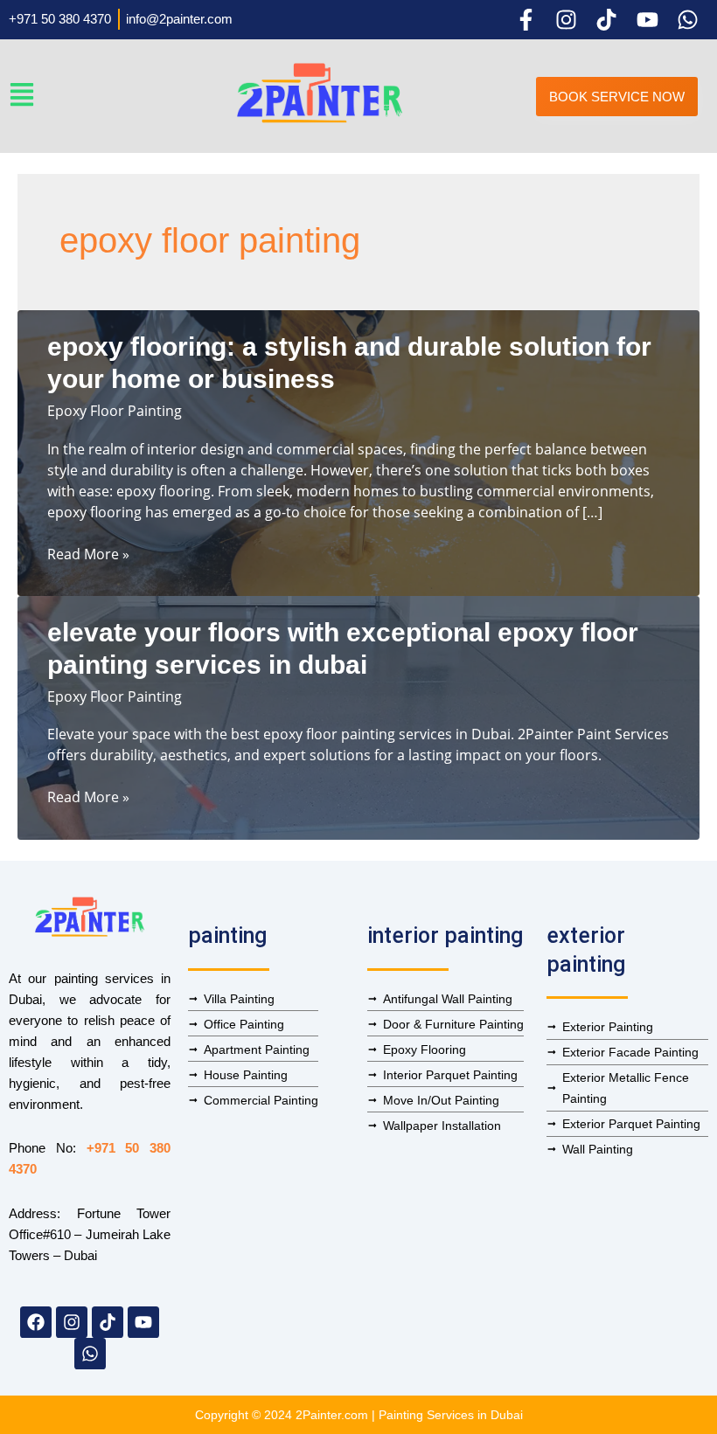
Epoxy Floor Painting (114, 410)
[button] (113, 96)
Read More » (88, 554)
